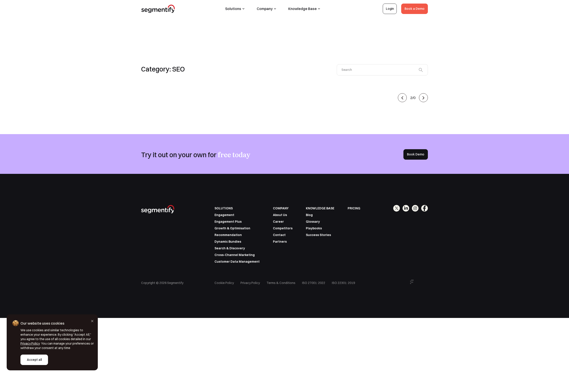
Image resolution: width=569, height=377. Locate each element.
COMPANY (281, 208)
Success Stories (318, 235)
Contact (279, 235)
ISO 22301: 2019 (343, 283)
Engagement (224, 215)
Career (278, 222)
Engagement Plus (228, 222)
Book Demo (415, 154)
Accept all (34, 360)
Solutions (233, 8)
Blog (309, 215)
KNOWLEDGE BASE (320, 208)
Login (390, 9)
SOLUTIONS (223, 208)
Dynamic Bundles (227, 242)
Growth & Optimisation (232, 228)
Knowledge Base (302, 8)
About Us (280, 215)
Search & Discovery (229, 248)
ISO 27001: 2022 (313, 283)
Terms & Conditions (280, 283)
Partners (280, 242)
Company (265, 8)
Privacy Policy (250, 283)
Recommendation (228, 235)
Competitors (283, 228)
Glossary (313, 222)
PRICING (354, 208)
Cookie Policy (224, 283)
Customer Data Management (237, 262)
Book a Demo (415, 9)
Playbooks (314, 228)
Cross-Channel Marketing (234, 255)
